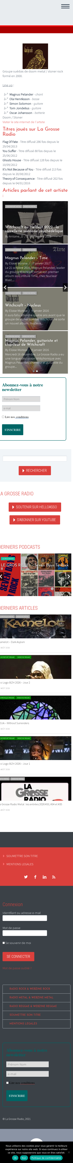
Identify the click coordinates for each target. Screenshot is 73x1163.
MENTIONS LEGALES (19, 864)
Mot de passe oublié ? (17, 968)
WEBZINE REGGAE (23, 657)
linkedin (44, 877)
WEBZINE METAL (30, 206)
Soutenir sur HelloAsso (36, 507)
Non (24, 1158)
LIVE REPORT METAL (13, 206)
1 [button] (34, 371)
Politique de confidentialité (46, 1158)
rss (53, 877)
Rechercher (36, 470)
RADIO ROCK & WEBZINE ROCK (30, 989)
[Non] (68, 1152)
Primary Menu (65, 6)
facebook (35, 877)
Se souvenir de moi (18, 943)
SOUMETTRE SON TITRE (22, 856)
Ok (15, 1158)
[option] (35, 287)
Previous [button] (5, 287)
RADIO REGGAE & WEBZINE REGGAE (33, 1006)
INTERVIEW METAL (13, 336)
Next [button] (65, 287)
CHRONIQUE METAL (13, 250)
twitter (25, 877)
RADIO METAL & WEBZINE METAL (31, 997)
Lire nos (17, 417)
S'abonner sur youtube (36, 520)
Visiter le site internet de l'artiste (24, 122)
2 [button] (37, 371)
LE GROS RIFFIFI (8, 559)
